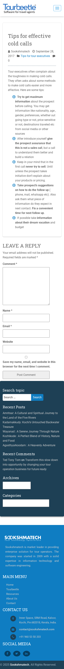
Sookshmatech (19, 664)
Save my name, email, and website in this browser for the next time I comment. (29, 364)
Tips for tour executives (35, 56)
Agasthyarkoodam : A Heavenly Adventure (29, 445)
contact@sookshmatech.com (36, 629)
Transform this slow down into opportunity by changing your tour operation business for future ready (30, 464)
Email (7, 326)
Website (8, 341)
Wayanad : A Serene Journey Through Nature (31, 431)
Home (10, 584)
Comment (10, 264)
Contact (11, 603)
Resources (12, 594)
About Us (11, 598)
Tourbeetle (12, 589)
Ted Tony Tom (12, 460)
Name (7, 310)
